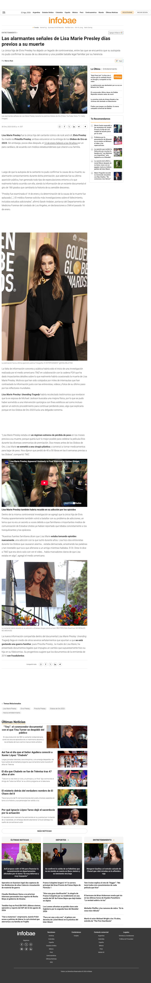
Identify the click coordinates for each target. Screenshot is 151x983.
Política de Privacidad (126, 939)
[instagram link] (30, 944)
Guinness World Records (56, 27)
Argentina (36, 12)
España (67, 12)
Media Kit (101, 952)
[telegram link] (26, 949)
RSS (51, 962)
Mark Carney (88, 27)
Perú (81, 12)
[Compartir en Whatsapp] (60, 127)
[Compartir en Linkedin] (74, 127)
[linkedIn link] (30, 949)
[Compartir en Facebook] (64, 127)
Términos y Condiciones (126, 936)
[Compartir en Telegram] (79, 127)
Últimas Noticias (112, 12)
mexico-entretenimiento (11, 713)
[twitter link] (26, 944)
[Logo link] (62, 20)
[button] (4, 12)
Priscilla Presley (40, 709)
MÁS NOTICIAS (44, 831)
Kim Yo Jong (79, 27)
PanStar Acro (69, 27)
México (75, 12)
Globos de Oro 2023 (57, 709)
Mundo (101, 12)
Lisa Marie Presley (9, 709)
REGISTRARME (127, 12)
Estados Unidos (48, 12)
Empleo (76, 936)
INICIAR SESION (142, 12)
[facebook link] (21, 944)
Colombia (59, 12)
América (51, 936)
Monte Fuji (43, 27)
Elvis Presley (25, 709)
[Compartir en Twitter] (69, 127)
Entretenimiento (9, 33)
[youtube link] (21, 949)
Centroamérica (91, 12)
